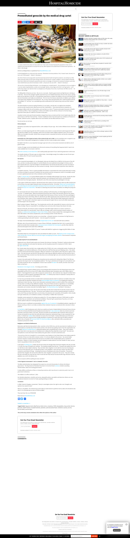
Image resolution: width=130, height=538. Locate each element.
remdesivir (60, 407)
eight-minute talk (24, 245)
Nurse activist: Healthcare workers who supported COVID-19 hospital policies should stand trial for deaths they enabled (97, 69)
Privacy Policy (65, 533)
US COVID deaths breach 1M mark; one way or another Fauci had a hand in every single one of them (98, 44)
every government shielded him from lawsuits (49, 225)
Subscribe (94, 536)
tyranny (65, 407)
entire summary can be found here (28, 151)
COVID (54, 406)
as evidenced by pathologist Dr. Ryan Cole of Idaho (35, 212)
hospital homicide (35, 407)
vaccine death (21, 409)
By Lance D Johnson (92, 107)
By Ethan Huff (91, 76)
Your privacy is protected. (24, 430)
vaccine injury (28, 409)
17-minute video (25, 176)
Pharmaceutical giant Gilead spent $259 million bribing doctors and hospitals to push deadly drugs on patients (97, 74)
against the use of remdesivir (49, 303)
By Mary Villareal (92, 41)
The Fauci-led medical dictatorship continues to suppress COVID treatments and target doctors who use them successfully (98, 106)
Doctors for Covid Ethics (29, 187)
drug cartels (67, 406)
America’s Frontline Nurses (29, 329)
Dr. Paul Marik (21, 309)
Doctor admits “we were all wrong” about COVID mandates (96, 96)
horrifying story (28, 344)
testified (30, 315)
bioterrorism (43, 406)
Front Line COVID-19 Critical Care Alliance (41, 319)
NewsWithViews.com (45, 70)
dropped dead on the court (47, 220)
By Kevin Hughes (91, 51)
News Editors (28, 19)
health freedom (27, 407)
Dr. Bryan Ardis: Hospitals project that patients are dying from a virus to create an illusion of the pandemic (97, 126)
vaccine (70, 407)
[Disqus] (47, 458)
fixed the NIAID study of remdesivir (50, 280)
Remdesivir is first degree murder (26, 267)
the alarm (54, 262)
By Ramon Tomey (92, 81)
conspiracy (50, 406)
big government (30, 406)
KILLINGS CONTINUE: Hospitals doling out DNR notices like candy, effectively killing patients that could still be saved (98, 39)
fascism (73, 406)
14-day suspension (55, 311)
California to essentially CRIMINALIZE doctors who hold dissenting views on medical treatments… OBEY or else (96, 111)
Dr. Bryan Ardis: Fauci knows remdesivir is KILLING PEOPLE (96, 54)
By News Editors (91, 102)
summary (57, 366)
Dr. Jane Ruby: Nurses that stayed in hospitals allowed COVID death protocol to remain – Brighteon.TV (97, 49)
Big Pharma (37, 406)
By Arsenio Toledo (92, 46)
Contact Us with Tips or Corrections (65, 529)
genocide (20, 407)
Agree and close (117, 530)
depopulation (60, 406)
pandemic (43, 407)
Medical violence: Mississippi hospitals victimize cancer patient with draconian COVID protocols (97, 79)
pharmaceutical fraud (51, 407)
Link (47, 274)
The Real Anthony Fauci (52, 287)
